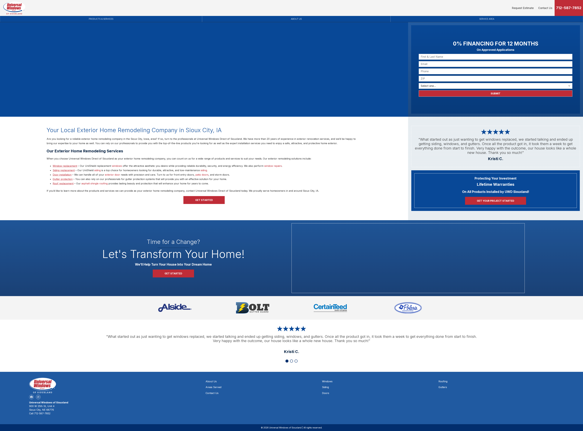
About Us (296, 19)
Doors (325, 393)
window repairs (273, 165)
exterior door (112, 174)
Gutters (442, 387)
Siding (325, 387)
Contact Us (545, 8)
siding (97, 170)
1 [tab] (287, 361)
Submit (495, 93)
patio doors (201, 174)
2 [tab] (291, 361)
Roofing (442, 381)
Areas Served (213, 387)
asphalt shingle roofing (94, 183)
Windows (327, 381)
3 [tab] (296, 361)
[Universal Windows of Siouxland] (14, 8)
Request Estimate (523, 8)
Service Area (486, 19)
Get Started (204, 200)
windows (117, 165)
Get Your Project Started (495, 200)
